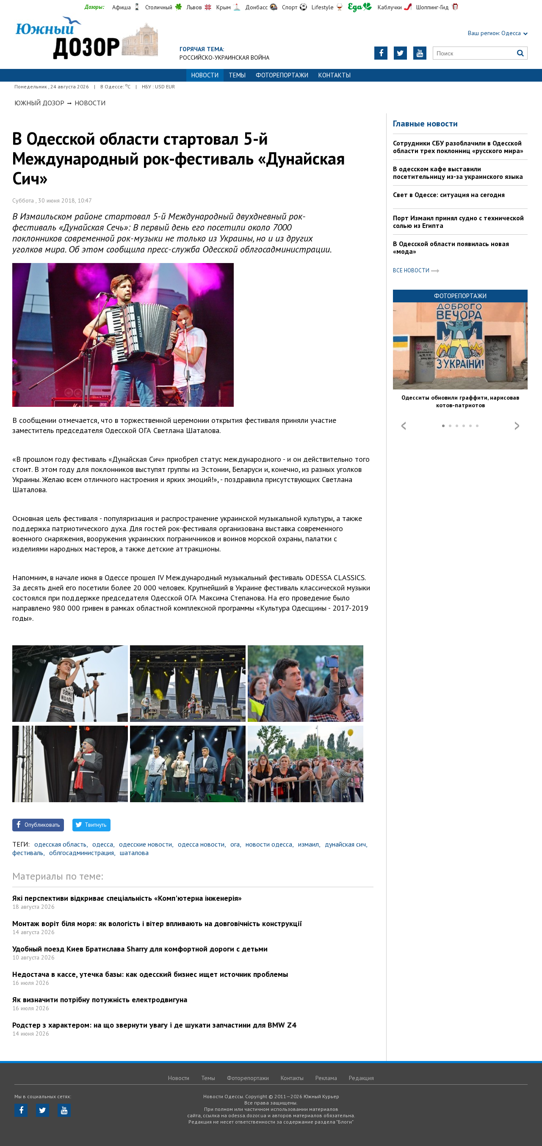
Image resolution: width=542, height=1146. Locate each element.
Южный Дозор (39, 103)
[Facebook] (380, 53)
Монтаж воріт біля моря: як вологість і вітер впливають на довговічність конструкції (157, 923)
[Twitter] (400, 53)
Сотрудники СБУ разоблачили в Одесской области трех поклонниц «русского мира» (458, 147)
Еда (360, 7)
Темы (237, 75)
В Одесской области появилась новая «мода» (451, 247)
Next (517, 426)
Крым (223, 7)
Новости (90, 103)
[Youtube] (419, 53)
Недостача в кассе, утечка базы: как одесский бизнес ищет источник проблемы (150, 974)
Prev (403, 426)
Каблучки (390, 7)
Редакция (361, 1078)
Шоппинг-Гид (432, 7)
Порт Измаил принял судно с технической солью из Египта (458, 222)
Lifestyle (323, 7)
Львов (194, 7)
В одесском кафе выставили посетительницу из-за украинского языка (458, 172)
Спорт (289, 7)
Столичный (158, 7)
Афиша (121, 7)
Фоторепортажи (282, 75)
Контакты (334, 75)
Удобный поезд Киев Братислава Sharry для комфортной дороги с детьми (140, 949)
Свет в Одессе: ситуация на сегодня (449, 194)
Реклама (326, 1078)
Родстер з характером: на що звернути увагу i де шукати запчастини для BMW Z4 (154, 1025)
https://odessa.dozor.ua (86, 38)
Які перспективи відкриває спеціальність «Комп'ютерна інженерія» (127, 898)
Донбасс (256, 7)
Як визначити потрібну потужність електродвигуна (99, 999)
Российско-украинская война (224, 57)
